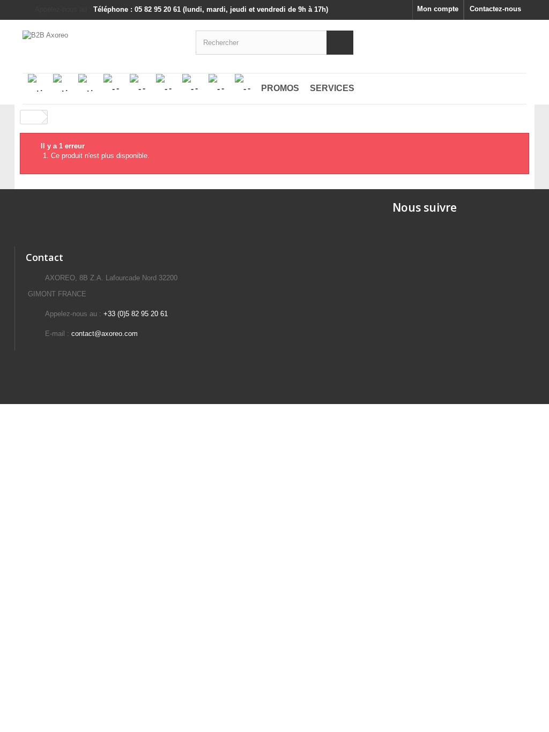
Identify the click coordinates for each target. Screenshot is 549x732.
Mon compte (437, 9)
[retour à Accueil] (31, 117)
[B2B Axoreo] (101, 41)
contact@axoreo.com (104, 334)
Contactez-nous (495, 9)
